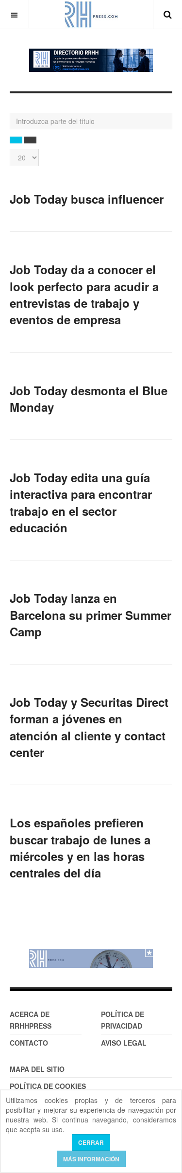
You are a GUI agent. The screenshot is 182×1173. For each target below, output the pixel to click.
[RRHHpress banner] (91, 958)
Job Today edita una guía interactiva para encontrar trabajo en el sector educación (81, 502)
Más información (91, 1159)
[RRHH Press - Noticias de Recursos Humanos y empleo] (91, 14)
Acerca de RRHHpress (30, 1020)
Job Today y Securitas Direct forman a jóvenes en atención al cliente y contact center (89, 727)
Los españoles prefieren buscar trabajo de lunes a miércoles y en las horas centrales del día (80, 847)
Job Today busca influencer (87, 199)
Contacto (29, 1043)
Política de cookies (48, 1086)
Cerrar (91, 1142)
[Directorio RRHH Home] (91, 60)
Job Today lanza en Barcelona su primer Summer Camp (90, 615)
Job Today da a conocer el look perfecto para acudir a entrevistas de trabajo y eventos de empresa (84, 294)
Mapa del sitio (37, 1069)
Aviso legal (124, 1043)
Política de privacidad (122, 1020)
